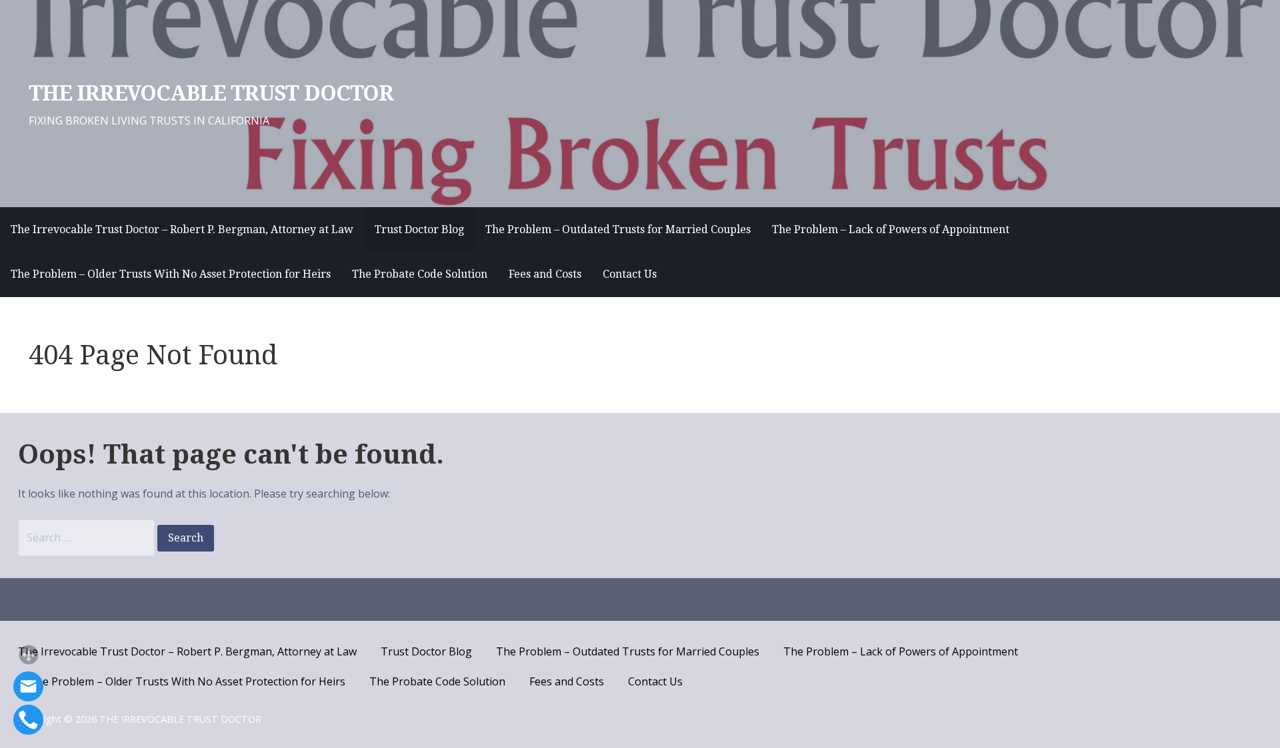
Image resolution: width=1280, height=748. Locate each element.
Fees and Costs (545, 274)
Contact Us (630, 274)
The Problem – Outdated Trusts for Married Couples (618, 229)
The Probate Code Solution (419, 274)
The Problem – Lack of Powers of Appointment (890, 229)
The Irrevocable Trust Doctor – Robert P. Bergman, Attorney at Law (182, 229)
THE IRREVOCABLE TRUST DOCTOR (211, 93)
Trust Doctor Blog (419, 229)
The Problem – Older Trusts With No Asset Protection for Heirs (171, 274)
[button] (29, 655)
